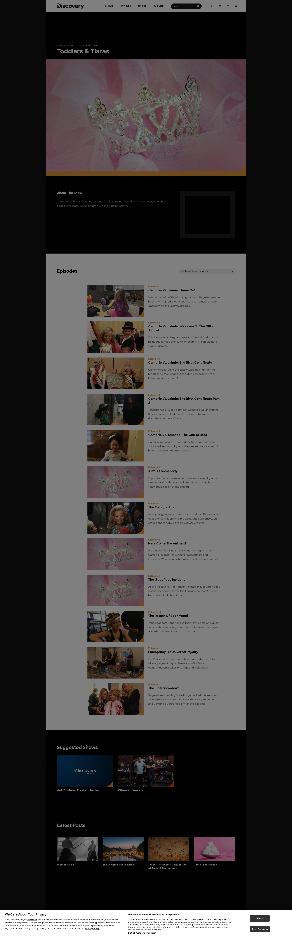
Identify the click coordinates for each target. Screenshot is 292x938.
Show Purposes (260, 929)
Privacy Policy (92, 929)
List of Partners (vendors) (142, 933)
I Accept (259, 918)
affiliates (32, 920)
